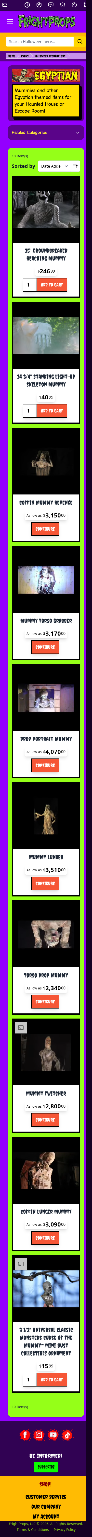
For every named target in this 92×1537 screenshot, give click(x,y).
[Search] (80, 41)
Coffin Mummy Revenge (46, 502)
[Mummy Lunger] (46, 816)
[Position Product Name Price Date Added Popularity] (54, 166)
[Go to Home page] (47, 21)
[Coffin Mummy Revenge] (46, 462)
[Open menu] (10, 22)
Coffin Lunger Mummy (46, 1211)
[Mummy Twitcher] (46, 1053)
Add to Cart (52, 284)
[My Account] (74, 5)
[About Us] (27, 5)
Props (25, 56)
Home (11, 56)
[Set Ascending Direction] (75, 166)
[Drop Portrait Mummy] (46, 698)
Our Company (46, 1506)
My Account (46, 1516)
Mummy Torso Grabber (46, 620)
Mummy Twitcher (46, 1093)
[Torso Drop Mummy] (46, 934)
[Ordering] (39, 5)
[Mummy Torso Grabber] (46, 580)
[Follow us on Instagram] (39, 1435)
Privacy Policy (65, 1529)
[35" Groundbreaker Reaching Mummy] (46, 210)
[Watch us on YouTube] (53, 1435)
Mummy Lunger (46, 857)
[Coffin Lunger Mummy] (46, 1171)
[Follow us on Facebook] (25, 1435)
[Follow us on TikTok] (67, 1435)
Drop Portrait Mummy (46, 738)
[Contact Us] (51, 5)
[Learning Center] (63, 5)
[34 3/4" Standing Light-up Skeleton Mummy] (46, 336)
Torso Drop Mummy (46, 975)
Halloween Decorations (50, 56)
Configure (45, 529)
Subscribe (46, 1466)
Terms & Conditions (33, 1529)
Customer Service (46, 1496)
